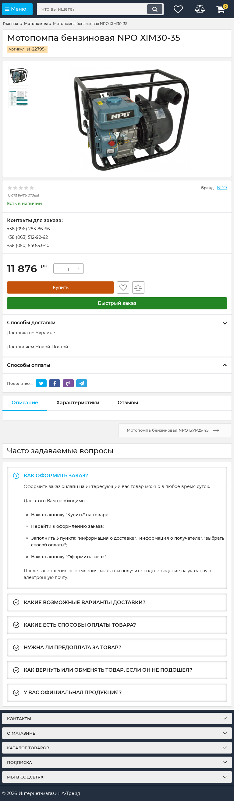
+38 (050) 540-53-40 (28, 245)
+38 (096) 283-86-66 (28, 229)
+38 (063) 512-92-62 (27, 237)
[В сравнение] (138, 287)
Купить (61, 287)
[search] (154, 9)
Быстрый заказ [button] (117, 303)
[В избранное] (123, 287)
